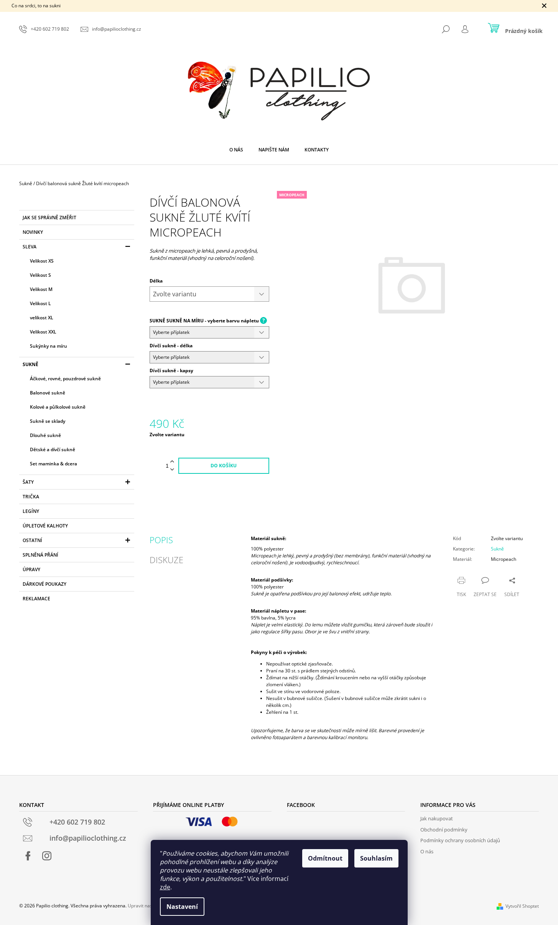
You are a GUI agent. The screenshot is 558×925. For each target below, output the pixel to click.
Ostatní (32, 540)
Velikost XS (42, 261)
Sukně (30, 364)
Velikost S (40, 275)
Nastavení (182, 906)
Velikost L (40, 303)
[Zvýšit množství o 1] (172, 462)
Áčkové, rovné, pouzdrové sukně (65, 378)
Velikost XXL (43, 332)
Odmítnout (325, 858)
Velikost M (41, 289)
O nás (426, 851)
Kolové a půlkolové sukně (58, 407)
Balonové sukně (47, 392)
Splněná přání (40, 555)
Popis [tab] (161, 539)
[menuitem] (236, 150)
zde (165, 887)
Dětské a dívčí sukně (52, 449)
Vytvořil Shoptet (522, 906)
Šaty (28, 482)
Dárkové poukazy (44, 584)
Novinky (33, 232)
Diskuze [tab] (166, 559)
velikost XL (41, 317)
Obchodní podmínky (443, 829)
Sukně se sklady (47, 421)
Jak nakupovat (436, 818)
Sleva (29, 246)
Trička (31, 496)
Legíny (31, 511)
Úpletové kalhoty (45, 525)
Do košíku (224, 465)
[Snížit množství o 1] (172, 470)
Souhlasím (376, 858)
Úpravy (31, 569)
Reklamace (36, 598)
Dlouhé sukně (45, 435)
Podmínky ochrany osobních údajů (460, 840)
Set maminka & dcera (53, 463)
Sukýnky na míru (48, 346)
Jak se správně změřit (49, 217)
